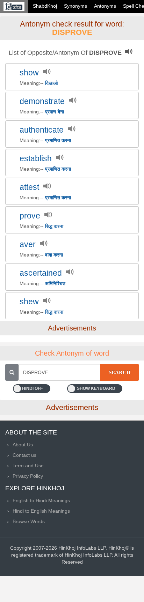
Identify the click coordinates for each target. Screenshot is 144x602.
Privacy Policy (28, 476)
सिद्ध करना (54, 226)
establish (36, 158)
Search (120, 372)
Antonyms (105, 6)
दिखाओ (51, 83)
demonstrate (42, 101)
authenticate (42, 130)
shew (29, 301)
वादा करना (54, 255)
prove (30, 216)
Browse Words (29, 521)
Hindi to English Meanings (41, 511)
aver (28, 244)
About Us (23, 444)
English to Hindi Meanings (41, 500)
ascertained (41, 273)
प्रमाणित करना (58, 140)
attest (29, 187)
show (29, 72)
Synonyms (75, 6)
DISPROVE (72, 32)
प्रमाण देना (54, 111)
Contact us (24, 455)
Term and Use (28, 465)
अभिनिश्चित (55, 283)
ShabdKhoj (45, 6)
